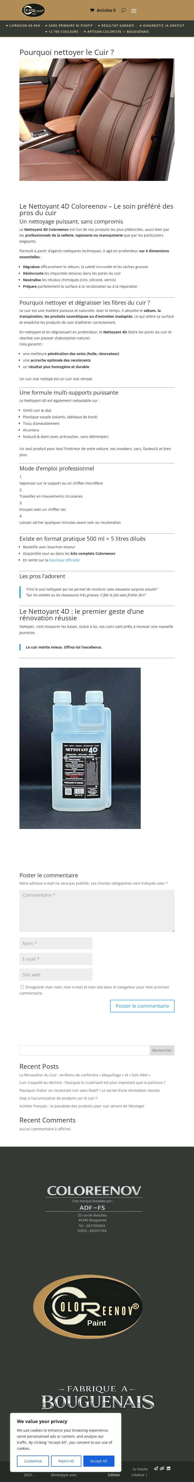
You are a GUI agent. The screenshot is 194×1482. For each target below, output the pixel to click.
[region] (65, 1442)
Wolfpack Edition (114, 1472)
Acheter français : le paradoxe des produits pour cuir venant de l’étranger (81, 1106)
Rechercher (162, 1050)
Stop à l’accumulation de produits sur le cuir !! (58, 1098)
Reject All (66, 1461)
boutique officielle (64, 560)
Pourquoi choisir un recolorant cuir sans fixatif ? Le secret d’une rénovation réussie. (90, 1090)
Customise (33, 1461)
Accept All (98, 1461)
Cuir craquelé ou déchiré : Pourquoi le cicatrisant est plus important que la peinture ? (92, 1082)
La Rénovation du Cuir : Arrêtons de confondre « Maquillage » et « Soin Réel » (84, 1075)
